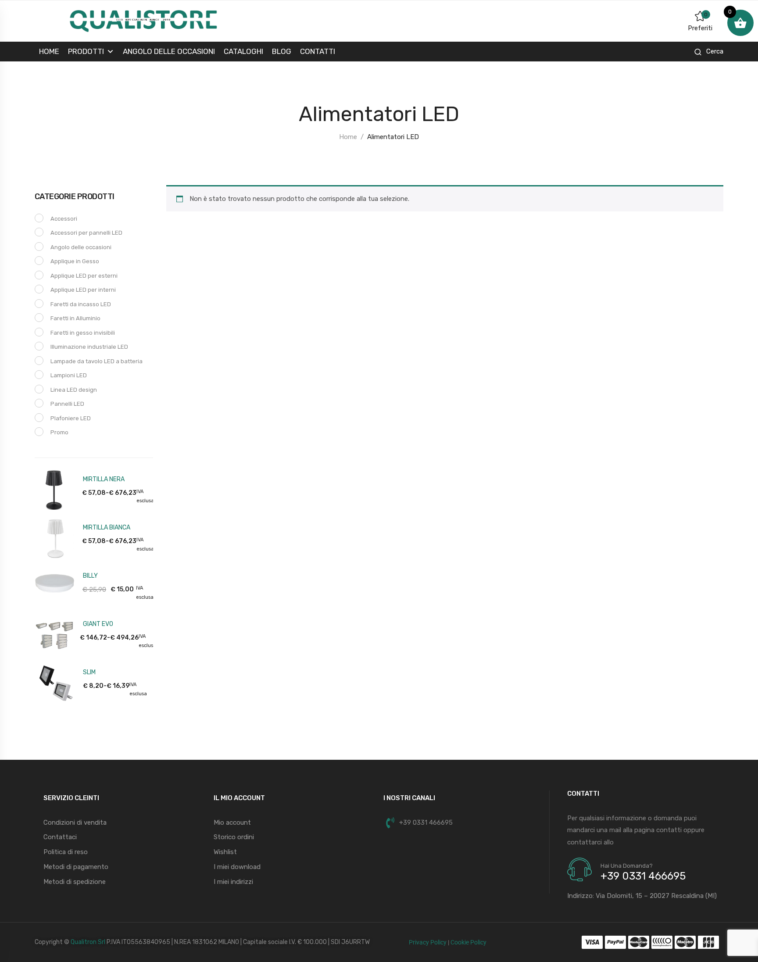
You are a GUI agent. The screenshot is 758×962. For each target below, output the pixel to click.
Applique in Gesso (74, 261)
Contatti (317, 51)
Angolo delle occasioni (169, 51)
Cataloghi (243, 51)
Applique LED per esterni (84, 275)
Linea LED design (73, 389)
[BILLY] (54, 586)
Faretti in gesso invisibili (82, 332)
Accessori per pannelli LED (86, 232)
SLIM (89, 672)
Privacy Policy (428, 942)
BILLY (90, 575)
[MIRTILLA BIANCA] (54, 537)
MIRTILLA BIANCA (106, 527)
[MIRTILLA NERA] (54, 489)
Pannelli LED (67, 404)
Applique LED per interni (83, 289)
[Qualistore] (143, 21)
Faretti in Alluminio (75, 318)
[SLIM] (54, 682)
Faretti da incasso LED (80, 304)
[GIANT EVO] (54, 634)
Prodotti (86, 51)
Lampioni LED (68, 375)
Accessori (63, 218)
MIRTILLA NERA (104, 479)
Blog (281, 51)
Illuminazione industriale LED (89, 346)
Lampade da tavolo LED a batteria (96, 361)
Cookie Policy (468, 942)
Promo (59, 432)
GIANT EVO (98, 624)
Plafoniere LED (70, 418)
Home (49, 51)
